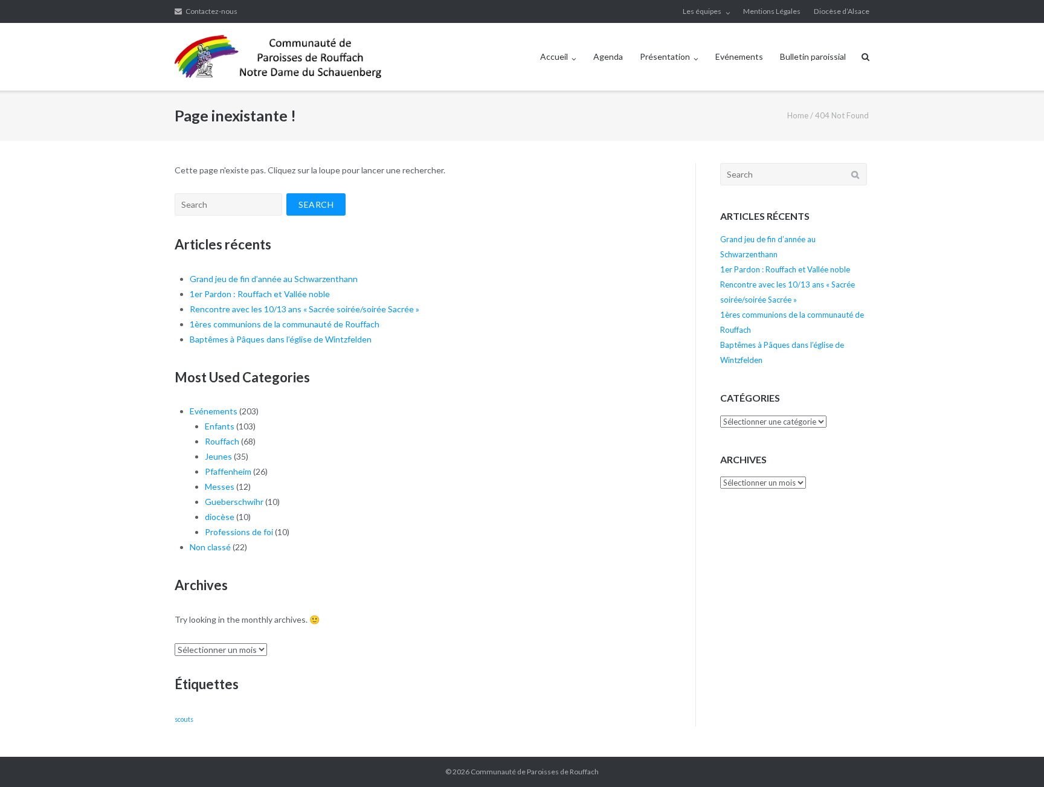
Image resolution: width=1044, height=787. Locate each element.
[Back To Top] (1014, 758)
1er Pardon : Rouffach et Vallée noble (260, 294)
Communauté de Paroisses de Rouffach (535, 771)
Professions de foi (239, 532)
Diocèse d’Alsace (841, 11)
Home (797, 115)
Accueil (554, 56)
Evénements (739, 56)
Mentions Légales (772, 11)
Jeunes (218, 456)
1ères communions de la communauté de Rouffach (284, 324)
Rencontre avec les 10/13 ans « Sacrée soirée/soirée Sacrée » (304, 309)
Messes (219, 486)
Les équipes (702, 11)
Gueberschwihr (234, 501)
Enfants (219, 426)
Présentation (665, 56)
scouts (184, 719)
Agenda (608, 56)
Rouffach (222, 441)
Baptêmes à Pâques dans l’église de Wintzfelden (281, 339)
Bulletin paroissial (813, 56)
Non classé (210, 547)
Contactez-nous (211, 11)
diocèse (219, 517)
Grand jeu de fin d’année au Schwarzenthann (274, 279)
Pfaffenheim (228, 471)
